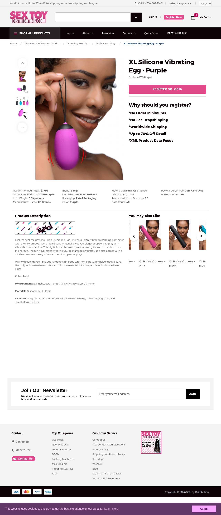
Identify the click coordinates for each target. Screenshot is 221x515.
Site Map (97, 459)
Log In (167, 89)
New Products (60, 444)
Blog (95, 468)
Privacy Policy (100, 449)
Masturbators (59, 463)
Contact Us (129, 33)
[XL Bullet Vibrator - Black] (180, 253)
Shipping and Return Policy (108, 454)
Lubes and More (61, 449)
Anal (54, 473)
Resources (108, 33)
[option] (22, 76)
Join (192, 394)
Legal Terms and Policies (106, 473)
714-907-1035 (154, 3)
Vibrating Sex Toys (62, 468)
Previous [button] (22, 63)
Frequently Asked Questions (108, 444)
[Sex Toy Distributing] (28, 16)
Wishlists (97, 463)
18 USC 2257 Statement (106, 478)
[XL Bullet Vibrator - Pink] (150, 253)
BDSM (55, 454)
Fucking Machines (62, 459)
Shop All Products (34, 33)
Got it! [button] (204, 508)
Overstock (58, 439)
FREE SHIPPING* (177, 33)
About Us (88, 33)
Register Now (174, 17)
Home (70, 33)
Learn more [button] (111, 508)
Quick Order (151, 33)
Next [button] (22, 127)
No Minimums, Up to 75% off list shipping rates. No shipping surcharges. (53, 3)
